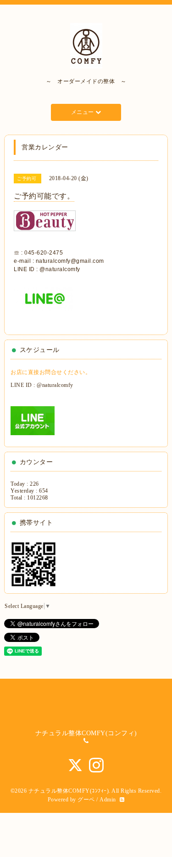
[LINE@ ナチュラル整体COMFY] (43, 303)
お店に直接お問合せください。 (51, 372)
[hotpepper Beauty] (45, 225)
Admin (108, 799)
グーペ (86, 799)
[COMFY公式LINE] (33, 420)
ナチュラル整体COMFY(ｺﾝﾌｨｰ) (68, 791)
